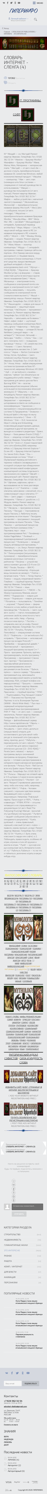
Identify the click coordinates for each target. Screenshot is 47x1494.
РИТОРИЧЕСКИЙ (35, 954)
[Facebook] (12, 1373)
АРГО (23, 960)
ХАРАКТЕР (36, 1031)
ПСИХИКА (37, 948)
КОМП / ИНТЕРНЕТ (13, 1266)
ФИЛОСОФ (9, 975)
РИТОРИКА (9, 954)
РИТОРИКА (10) (25, 898)
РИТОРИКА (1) (25, 910)
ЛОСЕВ (32, 1022)
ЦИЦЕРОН (16, 1022)
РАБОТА (8, 1261)
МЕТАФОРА (13, 1046)
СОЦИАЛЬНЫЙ (31, 1028)
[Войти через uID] (14, 1181)
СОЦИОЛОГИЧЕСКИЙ (14, 1031)
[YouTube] (28, 1373)
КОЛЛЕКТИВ (33, 1025)
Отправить (19, 1214)
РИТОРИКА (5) (36, 904)
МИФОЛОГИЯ (25, 963)
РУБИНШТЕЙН (33, 978)
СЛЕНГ (30, 957)
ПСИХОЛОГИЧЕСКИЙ (20, 951)
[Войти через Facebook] (14, 1189)
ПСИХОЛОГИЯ (25, 948)
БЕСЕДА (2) (29, 895)
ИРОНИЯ (22, 1046)
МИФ (17, 963)
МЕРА (39, 969)
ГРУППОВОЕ (21, 1025)
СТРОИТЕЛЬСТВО (12, 1234)
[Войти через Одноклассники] (14, 1200)
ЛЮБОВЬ (15, 1040)
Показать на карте (11, 1424)
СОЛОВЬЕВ (27, 981)
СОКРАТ (24, 1022)
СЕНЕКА (27, 1031)
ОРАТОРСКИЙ (21, 957)
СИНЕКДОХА (13, 1049)
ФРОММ (22, 978)
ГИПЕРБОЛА (36, 1043)
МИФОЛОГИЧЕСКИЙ (15, 966)
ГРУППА (11, 1025)
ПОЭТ (28, 975)
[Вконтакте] (6, 1373)
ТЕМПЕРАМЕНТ (32, 1049)
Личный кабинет (19, 18)
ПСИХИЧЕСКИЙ (21, 1034)
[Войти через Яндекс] (14, 1193)
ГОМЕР (10, 1019)
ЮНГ (16, 978)
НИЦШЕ (18, 981)
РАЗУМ (33, 951)
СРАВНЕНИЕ (16, 1043)
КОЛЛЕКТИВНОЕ (17, 1028)
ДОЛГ (6, 1445)
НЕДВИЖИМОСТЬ (12, 1239)
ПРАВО (23, 1040)
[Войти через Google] (14, 1196)
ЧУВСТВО (24, 972)
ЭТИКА (24, 946)
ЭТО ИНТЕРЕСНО (12, 1250)
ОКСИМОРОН (32, 1046)
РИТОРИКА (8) (25, 901)
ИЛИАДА (17, 1019)
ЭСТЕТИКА (32, 946)
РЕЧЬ (29, 960)
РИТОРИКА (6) (23, 904)
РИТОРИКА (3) (25, 907)
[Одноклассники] (22, 1373)
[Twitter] (17, 1373)
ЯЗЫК (22, 1049)
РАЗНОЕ (8, 1255)
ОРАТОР (10, 957)
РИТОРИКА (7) (10, 904)
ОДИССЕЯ (26, 1019)
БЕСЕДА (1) (19, 895)
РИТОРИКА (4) (12, 907)
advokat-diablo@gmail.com (15, 1406)
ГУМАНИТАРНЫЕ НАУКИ (16, 1245)
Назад (6, 28)
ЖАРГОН (16, 960)
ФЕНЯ (37, 957)
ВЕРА (6, 1436)
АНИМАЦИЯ (9, 1277)
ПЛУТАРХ (36, 1019)
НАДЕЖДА (8, 1439)
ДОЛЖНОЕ (31, 1040)
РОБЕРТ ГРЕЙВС (12, 1016)
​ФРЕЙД (10, 978)
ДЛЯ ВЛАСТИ (10, 1272)
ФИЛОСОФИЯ (14, 946)
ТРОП (8, 1043)
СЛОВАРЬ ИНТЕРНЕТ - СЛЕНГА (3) (20, 1146)
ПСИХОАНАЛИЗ (11, 948)
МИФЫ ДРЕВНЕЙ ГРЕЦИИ (30, 1016)
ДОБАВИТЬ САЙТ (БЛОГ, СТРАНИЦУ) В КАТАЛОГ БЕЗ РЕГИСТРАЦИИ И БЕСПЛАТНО (23, 1090)
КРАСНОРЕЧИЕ (21, 954)
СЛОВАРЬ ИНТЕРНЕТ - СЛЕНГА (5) (20, 1151)
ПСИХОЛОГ (20, 975)
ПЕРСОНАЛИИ (10, 1282)
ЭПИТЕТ (26, 1043)
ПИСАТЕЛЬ (36, 975)
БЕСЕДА (10, 895)
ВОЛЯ (33, 969)
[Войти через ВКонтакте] (14, 1185)
